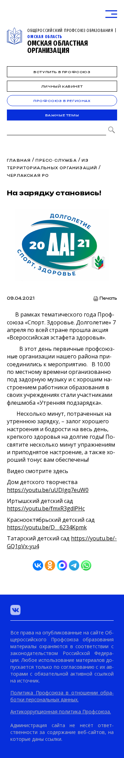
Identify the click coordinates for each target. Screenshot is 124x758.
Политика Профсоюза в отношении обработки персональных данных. (62, 696)
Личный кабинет (62, 86)
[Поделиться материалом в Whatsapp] (86, 565)
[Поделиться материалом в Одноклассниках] (50, 565)
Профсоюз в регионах (61, 101)
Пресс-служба (55, 160)
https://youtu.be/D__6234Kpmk (47, 527)
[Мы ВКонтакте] (15, 610)
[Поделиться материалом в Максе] (62, 565)
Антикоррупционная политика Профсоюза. (60, 711)
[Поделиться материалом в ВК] (38, 565)
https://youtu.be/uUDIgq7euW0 (48, 490)
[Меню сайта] (111, 14)
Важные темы (62, 115)
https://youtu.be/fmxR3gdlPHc (46, 508)
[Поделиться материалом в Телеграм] (74, 565)
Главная (19, 160)
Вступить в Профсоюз (61, 72)
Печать (108, 298)
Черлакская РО (28, 175)
